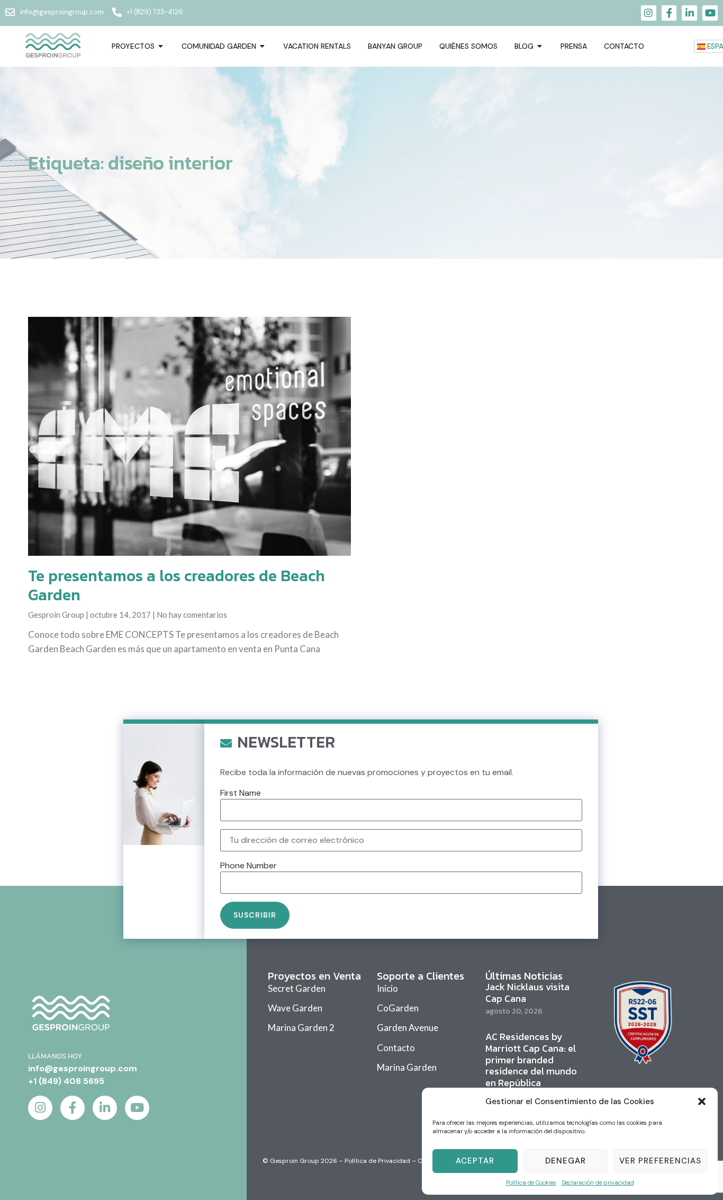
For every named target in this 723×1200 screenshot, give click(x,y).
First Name (240, 793)
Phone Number (248, 865)
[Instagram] (648, 13)
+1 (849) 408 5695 (66, 1081)
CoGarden (398, 1008)
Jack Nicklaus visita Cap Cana (527, 993)
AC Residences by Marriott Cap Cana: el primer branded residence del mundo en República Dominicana (531, 1065)
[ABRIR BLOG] (540, 46)
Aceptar (475, 1160)
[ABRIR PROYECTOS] (161, 46)
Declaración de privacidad (598, 1182)
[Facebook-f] (669, 13)
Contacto (396, 1047)
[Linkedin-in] (689, 13)
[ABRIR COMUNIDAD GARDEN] (262, 46)
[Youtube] (710, 13)
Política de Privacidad (377, 1161)
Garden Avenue (407, 1027)
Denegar (565, 1160)
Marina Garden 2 (301, 1027)
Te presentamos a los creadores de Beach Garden (176, 585)
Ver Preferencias (660, 1160)
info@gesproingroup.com (82, 1068)
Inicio (387, 988)
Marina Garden (407, 1067)
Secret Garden (297, 988)
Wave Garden (295, 1008)
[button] (702, 1101)
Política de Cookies (531, 1182)
